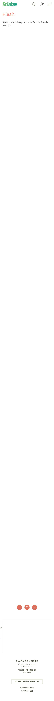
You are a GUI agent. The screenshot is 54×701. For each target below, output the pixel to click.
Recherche (41, 4)
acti (31, 691)
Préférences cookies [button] (27, 681)
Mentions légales (27, 688)
